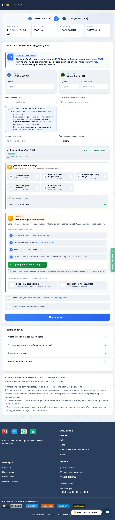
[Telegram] (14, 431)
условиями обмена (32, 297)
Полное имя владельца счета (72, 97)
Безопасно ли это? (18, 353)
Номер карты (87, 82)
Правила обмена (10, 481)
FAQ (61, 440)
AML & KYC (7, 467)
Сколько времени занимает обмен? (26, 337)
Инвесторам (8, 472)
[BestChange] (12, 506)
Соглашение (8, 477)
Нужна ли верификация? (21, 361)
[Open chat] (107, 512)
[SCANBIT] (63, 506)
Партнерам (7, 463)
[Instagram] (5, 431)
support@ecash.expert (72, 472)
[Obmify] (32, 506)
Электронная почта (13, 97)
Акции (62, 454)
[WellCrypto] (79, 506)
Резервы (63, 435)
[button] (86, 512)
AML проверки (61, 297)
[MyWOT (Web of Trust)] (24, 431)
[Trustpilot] (33, 431)
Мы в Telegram (69, 477)
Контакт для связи (13, 136)
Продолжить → (57, 317)
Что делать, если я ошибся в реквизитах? (30, 345)
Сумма (10, 82)
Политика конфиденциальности (74, 449)
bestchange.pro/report (45, 242)
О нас (62, 445)
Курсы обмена (66, 431)
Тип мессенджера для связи (71, 136)
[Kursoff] (47, 506)
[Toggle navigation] (110, 5)
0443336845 (68, 467)
